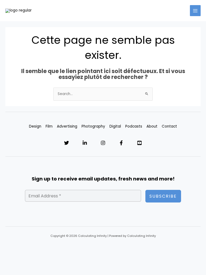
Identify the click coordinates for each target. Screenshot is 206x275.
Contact (169, 126)
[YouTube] (139, 142)
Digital (115, 126)
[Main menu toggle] (195, 10)
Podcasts (133, 126)
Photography (93, 126)
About (151, 126)
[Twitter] (66, 142)
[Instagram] (103, 142)
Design (35, 126)
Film (49, 126)
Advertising (67, 126)
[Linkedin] (84, 142)
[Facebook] (121, 142)
